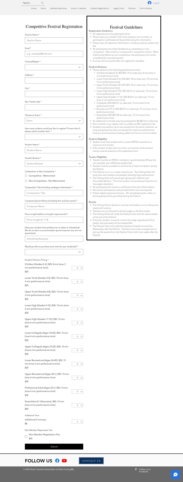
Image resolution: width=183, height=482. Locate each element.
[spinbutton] (77, 268)
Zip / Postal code (33, 101)
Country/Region (32, 61)
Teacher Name (32, 34)
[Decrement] (73, 268)
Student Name (32, 144)
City (27, 88)
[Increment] (81, 268)
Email (28, 48)
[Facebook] (57, 460)
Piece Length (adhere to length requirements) (46, 214)
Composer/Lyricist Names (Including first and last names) (51, 200)
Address (29, 75)
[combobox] (54, 67)
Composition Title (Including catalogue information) (48, 187)
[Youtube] (64, 460)
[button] (99, 8)
